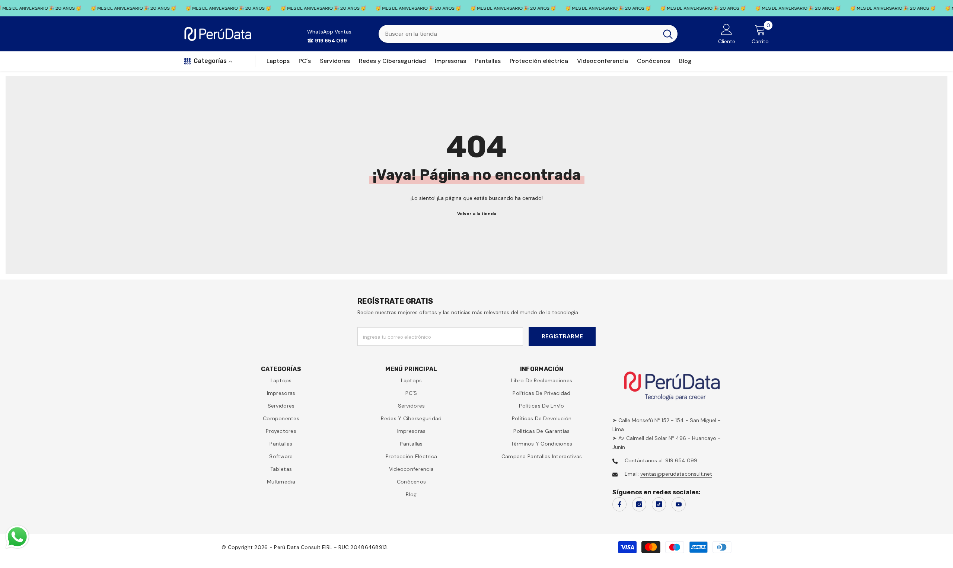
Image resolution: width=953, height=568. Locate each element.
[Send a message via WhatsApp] (17, 537)
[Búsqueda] (528, 34)
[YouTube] (679, 504)
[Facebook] (619, 504)
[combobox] (518, 34)
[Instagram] (639, 504)
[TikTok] (659, 504)
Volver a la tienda (476, 214)
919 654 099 (681, 460)
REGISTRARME (562, 336)
